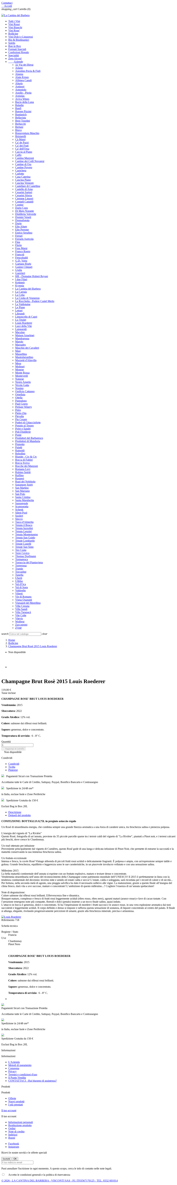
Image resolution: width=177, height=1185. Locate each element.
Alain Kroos (22, 77)
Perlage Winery (23, 406)
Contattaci (6, 2)
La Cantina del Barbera (28, 288)
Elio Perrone (22, 229)
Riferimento (8, 920)
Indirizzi (12, 1134)
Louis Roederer (23, 322)
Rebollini (20, 453)
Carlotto (19, 173)
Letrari (18, 310)
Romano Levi (22, 469)
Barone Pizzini (23, 111)
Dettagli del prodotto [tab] (19, 815)
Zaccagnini (21, 624)
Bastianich (21, 114)
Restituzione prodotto (20, 1125)
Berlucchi (20, 123)
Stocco (19, 518)
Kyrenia (19, 285)
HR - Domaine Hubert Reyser (31, 276)
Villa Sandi (21, 609)
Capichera (20, 170)
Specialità (13, 55)
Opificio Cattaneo (25, 391)
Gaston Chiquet (23, 266)
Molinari (20, 366)
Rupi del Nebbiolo (25, 481)
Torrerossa (21, 565)
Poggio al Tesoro (24, 425)
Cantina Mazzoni (24, 158)
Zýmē (18, 627)
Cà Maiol (20, 139)
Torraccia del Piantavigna (29, 562)
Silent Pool (21, 512)
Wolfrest (19, 621)
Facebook (13, 1143)
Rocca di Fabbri (24, 459)
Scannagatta (21, 506)
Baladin (19, 105)
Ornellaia (20, 394)
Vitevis (19, 618)
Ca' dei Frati (22, 145)
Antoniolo (20, 89)
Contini (19, 204)
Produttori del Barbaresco (29, 438)
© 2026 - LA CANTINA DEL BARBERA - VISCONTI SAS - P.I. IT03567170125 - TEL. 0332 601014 (59, 1180)
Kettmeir (20, 282)
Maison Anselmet (24, 335)
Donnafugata (22, 220)
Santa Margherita (24, 500)
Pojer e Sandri (23, 428)
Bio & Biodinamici (18, 39)
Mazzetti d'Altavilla (25, 360)
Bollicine (13, 33)
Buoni (11, 1137)
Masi (18, 350)
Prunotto (20, 444)
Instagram (13, 1146)
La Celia (20, 294)
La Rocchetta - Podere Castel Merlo (34, 301)
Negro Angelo (23, 382)
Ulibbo (19, 581)
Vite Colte (20, 615)
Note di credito (16, 1131)
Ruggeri (19, 478)
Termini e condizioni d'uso (22, 1074)
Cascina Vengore (24, 182)
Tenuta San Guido (25, 537)
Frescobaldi (21, 257)
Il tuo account (8, 1110)
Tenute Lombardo (25, 540)
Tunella (19, 574)
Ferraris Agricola (24, 238)
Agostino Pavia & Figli (27, 70)
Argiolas (20, 95)
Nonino (19, 388)
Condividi (13, 763)
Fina (17, 242)
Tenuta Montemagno (26, 534)
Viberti (19, 593)
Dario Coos (21, 207)
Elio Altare (21, 226)
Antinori (19, 86)
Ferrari (18, 235)
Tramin (19, 568)
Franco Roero (22, 251)
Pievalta (19, 416)
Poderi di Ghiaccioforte (28, 422)
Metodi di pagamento (19, 1065)
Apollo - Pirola (23, 92)
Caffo (18, 154)
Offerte (12, 1098)
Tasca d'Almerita (24, 522)
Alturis (19, 83)
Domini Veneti (23, 217)
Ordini (11, 1128)
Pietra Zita (20, 413)
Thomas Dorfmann (25, 556)
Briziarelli (20, 136)
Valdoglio (20, 590)
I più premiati (15, 1104)
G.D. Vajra (21, 260)
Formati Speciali (17, 49)
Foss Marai (21, 248)
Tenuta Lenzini (23, 531)
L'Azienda (14, 1062)
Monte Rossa (22, 372)
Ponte (18, 434)
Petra (18, 410)
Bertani (19, 126)
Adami (19, 67)
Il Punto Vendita (17, 1077)
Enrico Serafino (23, 232)
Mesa (18, 363)
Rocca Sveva (22, 462)
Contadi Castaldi (24, 201)
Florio (18, 245)
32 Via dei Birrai (24, 64)
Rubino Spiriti (23, 472)
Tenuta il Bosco (23, 525)
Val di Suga (21, 587)
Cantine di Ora (23, 164)
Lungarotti (21, 329)
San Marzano (22, 490)
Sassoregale (21, 503)
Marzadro (20, 344)
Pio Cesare (21, 419)
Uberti (18, 578)
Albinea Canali (23, 80)
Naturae (19, 378)
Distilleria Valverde (25, 214)
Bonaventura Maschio (27, 133)
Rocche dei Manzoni (26, 466)
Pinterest (13, 770)
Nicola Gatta (22, 385)
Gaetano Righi (23, 263)
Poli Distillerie (23, 431)
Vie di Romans (23, 596)
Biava (18, 130)
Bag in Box (14, 46)
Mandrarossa (22, 338)
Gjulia (18, 270)
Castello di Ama (24, 189)
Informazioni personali (20, 1122)
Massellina (21, 354)
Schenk (19, 509)
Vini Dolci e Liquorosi (20, 36)
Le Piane (20, 307)
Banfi (18, 108)
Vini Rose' (14, 30)
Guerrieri (20, 273)
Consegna (13, 1068)
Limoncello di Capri (26, 316)
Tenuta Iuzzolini (24, 528)
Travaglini (20, 571)
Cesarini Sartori (23, 192)
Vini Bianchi (15, 27)
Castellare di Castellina (27, 186)
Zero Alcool (14, 58)
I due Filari (21, 279)
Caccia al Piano (23, 151)
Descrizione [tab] (14, 812)
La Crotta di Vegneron (27, 298)
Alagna (19, 74)
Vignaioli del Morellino (28, 602)
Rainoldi (20, 450)
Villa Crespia (22, 606)
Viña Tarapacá (23, 612)
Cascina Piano (23, 179)
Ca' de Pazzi (22, 142)
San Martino (22, 487)
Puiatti (18, 447)
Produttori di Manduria (27, 441)
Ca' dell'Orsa (22, 148)
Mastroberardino (24, 357)
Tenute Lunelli (23, 543)
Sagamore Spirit (24, 484)
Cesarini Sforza (23, 195)
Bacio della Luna (24, 102)
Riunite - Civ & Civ (26, 456)
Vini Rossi (14, 24)
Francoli (19, 254)
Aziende (15, 61)
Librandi (20, 313)
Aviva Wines (22, 98)
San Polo (20, 494)
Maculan (20, 332)
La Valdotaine (22, 304)
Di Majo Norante (24, 210)
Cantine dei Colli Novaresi (29, 161)
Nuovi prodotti (16, 1101)
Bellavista (20, 117)
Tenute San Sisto (24, 546)
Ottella (18, 397)
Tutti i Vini (14, 21)
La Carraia (21, 291)
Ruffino (19, 475)
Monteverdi (21, 375)
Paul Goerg (21, 403)
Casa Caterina (22, 176)
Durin (18, 223)
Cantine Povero (23, 167)
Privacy (12, 1071)
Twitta (11, 766)
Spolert (19, 515)
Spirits (11, 42)
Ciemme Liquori (24, 198)
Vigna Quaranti (23, 599)
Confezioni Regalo (18, 52)
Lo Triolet (20, 319)
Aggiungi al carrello (13, 748)
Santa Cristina (22, 497)
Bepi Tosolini (22, 120)
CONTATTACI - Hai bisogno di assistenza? (32, 1080)
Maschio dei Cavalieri (27, 347)
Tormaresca (21, 559)
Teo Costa (20, 550)
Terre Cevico (22, 553)
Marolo (19, 341)
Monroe (19, 369)
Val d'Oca (20, 584)
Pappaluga (21, 400)
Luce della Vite (23, 326)
